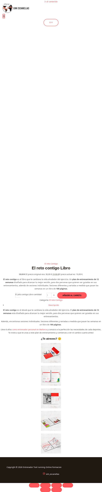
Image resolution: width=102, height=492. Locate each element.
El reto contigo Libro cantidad (28, 294)
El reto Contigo (51, 263)
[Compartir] (56, 485)
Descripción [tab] (53, 305)
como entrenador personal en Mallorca (30, 329)
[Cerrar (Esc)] (67, 485)
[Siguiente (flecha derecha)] (56, 489)
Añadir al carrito (72, 295)
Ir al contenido (51, 1)
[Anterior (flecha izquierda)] (45, 489)
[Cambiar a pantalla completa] (45, 485)
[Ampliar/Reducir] (34, 485)
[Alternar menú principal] (51, 22)
